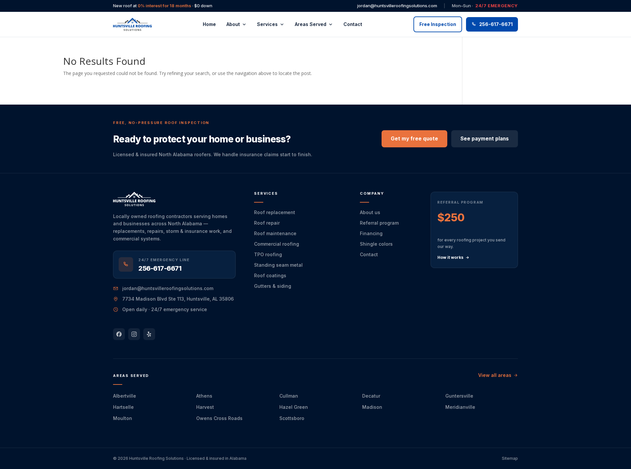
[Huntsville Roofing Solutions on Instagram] (134, 334)
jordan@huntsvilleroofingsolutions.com (397, 5)
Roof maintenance (275, 233)
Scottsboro (291, 418)
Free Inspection (437, 24)
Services (267, 24)
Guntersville (459, 396)
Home (209, 24)
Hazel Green (293, 407)
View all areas (494, 375)
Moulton (122, 418)
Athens (204, 396)
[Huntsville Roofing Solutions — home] (132, 24)
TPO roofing (268, 254)
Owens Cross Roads (219, 418)
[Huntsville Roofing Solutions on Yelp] (149, 334)
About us (370, 212)
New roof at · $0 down (162, 5)
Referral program (379, 223)
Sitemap (510, 458)
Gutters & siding (272, 286)
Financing (371, 233)
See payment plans (484, 139)
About (233, 24)
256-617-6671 (496, 24)
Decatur (371, 396)
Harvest (205, 407)
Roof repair (267, 223)
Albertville (124, 396)
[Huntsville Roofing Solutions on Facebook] (119, 334)
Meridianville (460, 407)
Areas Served (310, 24)
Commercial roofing (276, 244)
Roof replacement (274, 212)
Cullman (288, 396)
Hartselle (123, 407)
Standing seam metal (278, 265)
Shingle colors (376, 244)
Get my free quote (414, 139)
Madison (372, 407)
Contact (352, 24)
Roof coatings (270, 275)
